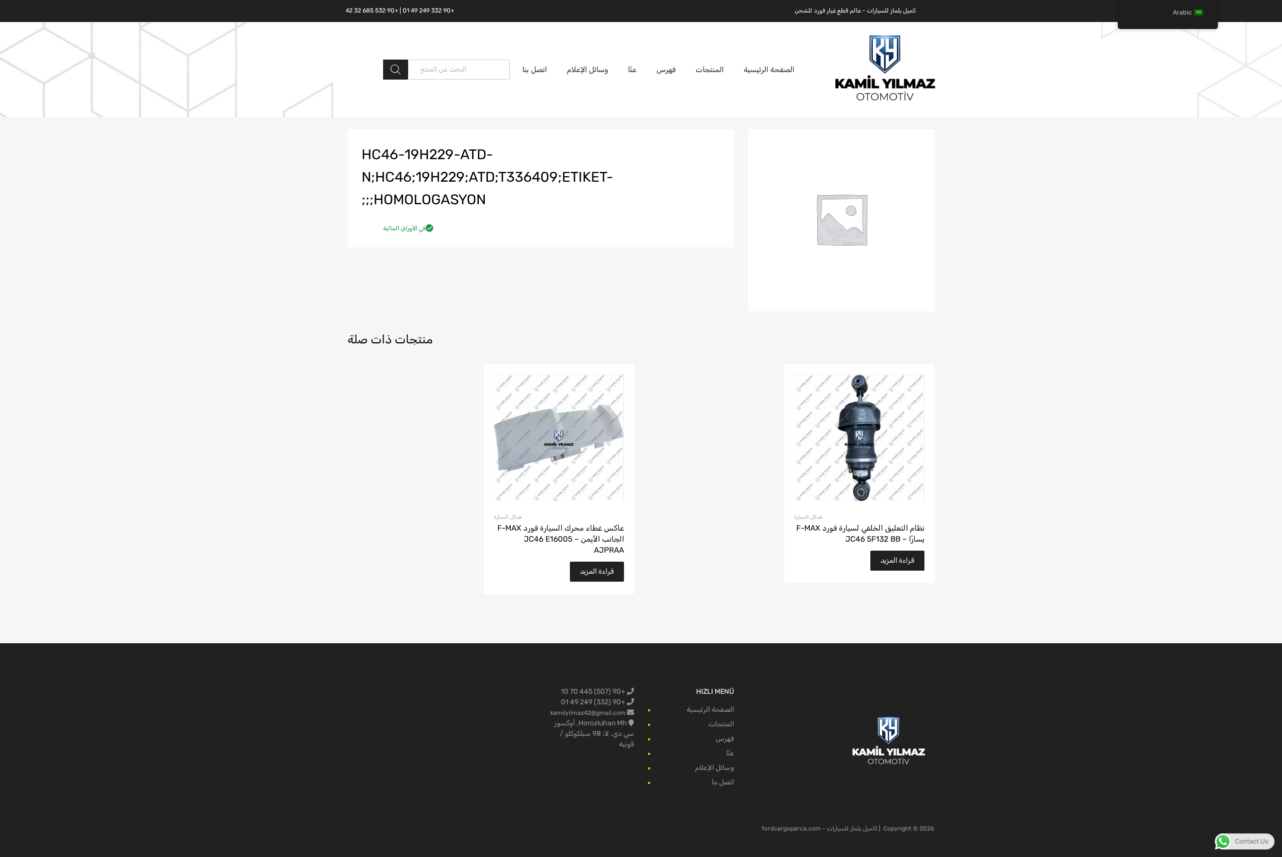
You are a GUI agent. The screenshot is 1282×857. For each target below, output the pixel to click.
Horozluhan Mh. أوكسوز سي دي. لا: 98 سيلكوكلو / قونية (594, 733)
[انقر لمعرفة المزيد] (889, 741)
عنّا (632, 69)
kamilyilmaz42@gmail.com (587, 712)
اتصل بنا (534, 69)
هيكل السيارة (808, 517)
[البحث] (395, 70)
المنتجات (710, 69)
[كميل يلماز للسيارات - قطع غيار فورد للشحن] (885, 99)
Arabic (1182, 12)
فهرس (666, 69)
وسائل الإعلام (587, 69)
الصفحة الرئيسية (769, 69)
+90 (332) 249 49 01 (594, 702)
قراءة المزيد (897, 560)
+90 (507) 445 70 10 (594, 691)
